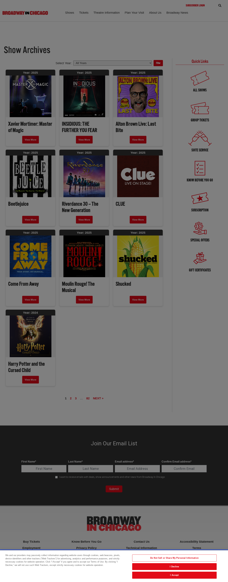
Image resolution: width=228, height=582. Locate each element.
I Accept (174, 575)
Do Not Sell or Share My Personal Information (174, 558)
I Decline (174, 566)
